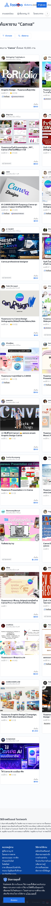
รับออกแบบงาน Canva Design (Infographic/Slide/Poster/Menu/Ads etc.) (18, 321)
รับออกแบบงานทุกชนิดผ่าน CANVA (16, 376)
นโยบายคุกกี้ (31, 893)
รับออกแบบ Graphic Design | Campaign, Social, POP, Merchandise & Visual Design (19, 716)
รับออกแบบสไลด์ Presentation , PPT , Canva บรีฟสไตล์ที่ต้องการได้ (17, 148)
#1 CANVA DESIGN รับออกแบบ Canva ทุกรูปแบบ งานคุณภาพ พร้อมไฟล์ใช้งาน (19, 205)
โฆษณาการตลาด (40, 13)
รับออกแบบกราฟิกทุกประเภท (13, 657)
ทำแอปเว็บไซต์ (8, 861)
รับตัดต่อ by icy (7, 543)
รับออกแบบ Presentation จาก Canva (17, 490)
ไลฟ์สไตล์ (5, 864)
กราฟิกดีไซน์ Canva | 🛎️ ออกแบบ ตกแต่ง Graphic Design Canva (18, 434)
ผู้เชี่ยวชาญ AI (23, 13)
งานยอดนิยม (7, 13)
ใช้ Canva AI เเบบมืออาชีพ (12, 771)
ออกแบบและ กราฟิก (10, 858)
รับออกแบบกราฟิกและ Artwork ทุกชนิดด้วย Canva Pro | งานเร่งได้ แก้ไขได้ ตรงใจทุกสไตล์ (19, 602)
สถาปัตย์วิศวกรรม (9, 874)
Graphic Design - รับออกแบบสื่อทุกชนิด (18, 90)
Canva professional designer (14, 261)
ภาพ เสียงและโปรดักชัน (11, 867)
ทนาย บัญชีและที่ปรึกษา (12, 871)
